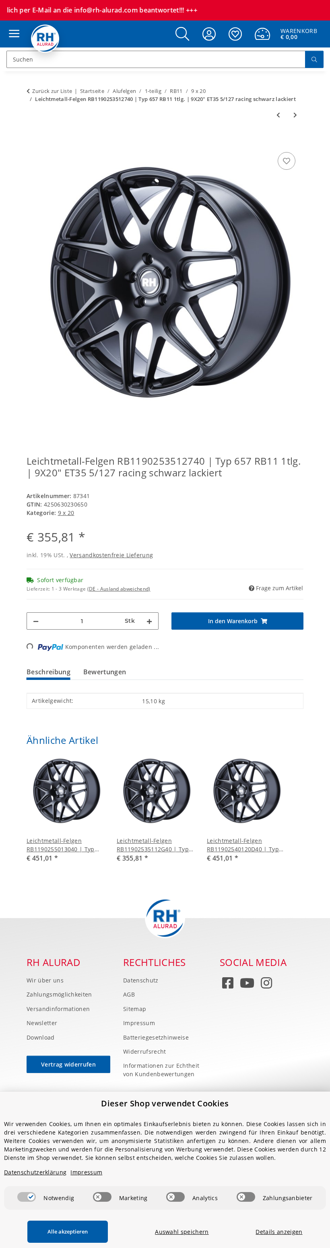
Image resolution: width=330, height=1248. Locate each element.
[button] (182, 34)
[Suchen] (314, 59)
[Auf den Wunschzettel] (286, 161)
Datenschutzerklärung (35, 1172)
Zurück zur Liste (52, 91)
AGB (129, 994)
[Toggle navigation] (12, 26)
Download (41, 1037)
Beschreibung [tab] (48, 671)
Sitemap (134, 1009)
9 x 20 (66, 513)
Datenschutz (141, 980)
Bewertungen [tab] (104, 671)
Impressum (139, 1023)
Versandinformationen (58, 1009)
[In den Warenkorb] (33, 141)
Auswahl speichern (181, 1232)
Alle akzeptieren (67, 1231)
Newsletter (42, 1023)
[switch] (26, 1197)
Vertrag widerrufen (68, 1064)
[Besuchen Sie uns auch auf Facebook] (228, 985)
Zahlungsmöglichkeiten (59, 994)
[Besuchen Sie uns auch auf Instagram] (266, 985)
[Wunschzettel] (235, 34)
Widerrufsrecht (144, 1051)
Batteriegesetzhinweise (156, 1037)
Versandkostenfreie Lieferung (111, 555)
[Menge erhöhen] (149, 621)
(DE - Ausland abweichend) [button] (119, 588)
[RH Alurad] (45, 39)
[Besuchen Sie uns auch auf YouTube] (247, 985)
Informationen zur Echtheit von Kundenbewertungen (161, 1070)
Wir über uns (45, 980)
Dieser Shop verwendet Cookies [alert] (165, 1103)
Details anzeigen (279, 1232)
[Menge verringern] (36, 621)
